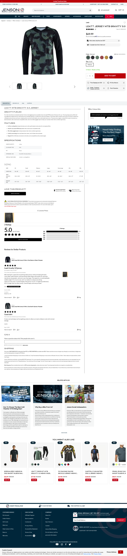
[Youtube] (57, 544)
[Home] (13, 10)
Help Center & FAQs (8, 529)
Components (57, 16)
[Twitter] (70, 544)
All (19, 16)
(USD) (122, 4)
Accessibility (28, 535)
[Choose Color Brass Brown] (106, 57)
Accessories (77, 16)
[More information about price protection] (123, 88)
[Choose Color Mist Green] (97, 57)
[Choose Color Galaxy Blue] (111, 57)
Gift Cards (5, 522)
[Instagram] (62, 544)
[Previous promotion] (41, 4)
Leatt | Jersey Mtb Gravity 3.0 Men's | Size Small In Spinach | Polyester (26, 306)
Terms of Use (87, 554)
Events (47, 518)
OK (120, 552)
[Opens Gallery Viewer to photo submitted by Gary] (9, 217)
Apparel (67, 16)
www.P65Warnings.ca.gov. (10, 206)
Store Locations (29, 518)
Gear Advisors (49, 522)
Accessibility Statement (31, 529)
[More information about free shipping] (104, 82)
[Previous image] (10, 86)
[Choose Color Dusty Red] (102, 57)
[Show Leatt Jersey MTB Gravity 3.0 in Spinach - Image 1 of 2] (19, 86)
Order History (6, 518)
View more (64, 432)
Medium (90, 64)
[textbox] (42, 341)
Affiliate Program (29, 515)
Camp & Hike (88, 16)
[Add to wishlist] (125, 23)
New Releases (36, 16)
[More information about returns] (123, 82)
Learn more (25, 345)
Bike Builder (99, 16)
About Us (47, 515)
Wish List (5, 525)
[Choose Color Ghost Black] (93, 57)
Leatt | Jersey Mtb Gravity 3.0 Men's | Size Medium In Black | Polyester (27, 260)
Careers (47, 525)
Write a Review (23, 239)
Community (28, 522)
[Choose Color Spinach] (88, 57)
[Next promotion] (83, 4)
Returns (5, 532)
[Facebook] (66, 544)
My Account (6, 515)
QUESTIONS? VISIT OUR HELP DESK (99, 4)
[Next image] (75, 86)
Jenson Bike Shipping (51, 529)
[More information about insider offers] (104, 88)
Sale (111, 16)
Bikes (48, 16)
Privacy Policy (97, 554)
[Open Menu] (30, 10)
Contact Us (114, 4)
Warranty (5, 535)
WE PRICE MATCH (62, 4)
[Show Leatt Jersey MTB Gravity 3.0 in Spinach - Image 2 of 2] (34, 86)
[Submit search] (90, 10)
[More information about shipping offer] (118, 40)
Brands (26, 16)
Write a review (15, 193)
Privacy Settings (111, 552)
